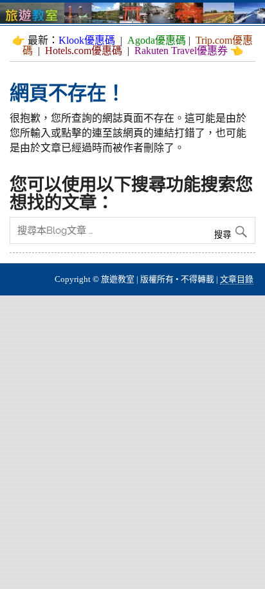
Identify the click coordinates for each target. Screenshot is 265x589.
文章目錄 (236, 279)
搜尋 (223, 234)
